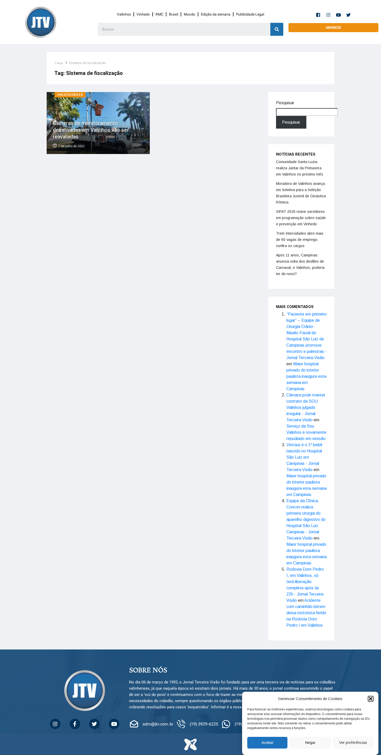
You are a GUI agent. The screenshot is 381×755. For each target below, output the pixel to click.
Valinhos (124, 14)
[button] (370, 698)
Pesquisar (285, 103)
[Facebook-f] (318, 14)
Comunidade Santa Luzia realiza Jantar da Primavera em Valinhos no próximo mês (299, 168)
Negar (310, 742)
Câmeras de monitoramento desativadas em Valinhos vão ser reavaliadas (91, 130)
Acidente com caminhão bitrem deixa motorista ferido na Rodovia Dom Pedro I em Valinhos (306, 612)
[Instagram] (328, 14)
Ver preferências (353, 742)
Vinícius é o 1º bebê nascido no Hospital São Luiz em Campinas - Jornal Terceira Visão (304, 457)
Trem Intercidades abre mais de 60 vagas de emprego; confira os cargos (299, 239)
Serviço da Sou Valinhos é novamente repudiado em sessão (306, 432)
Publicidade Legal (250, 14)
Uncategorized (70, 95)
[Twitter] (348, 14)
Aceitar (267, 742)
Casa (58, 63)
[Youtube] (338, 14)
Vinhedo (143, 14)
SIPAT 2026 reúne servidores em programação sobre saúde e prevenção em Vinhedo (301, 217)
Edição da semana (215, 14)
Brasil (173, 14)
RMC (159, 14)
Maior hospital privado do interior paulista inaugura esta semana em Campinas (306, 376)
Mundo (189, 14)
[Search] (276, 29)
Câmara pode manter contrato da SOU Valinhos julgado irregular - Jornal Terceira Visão (305, 407)
